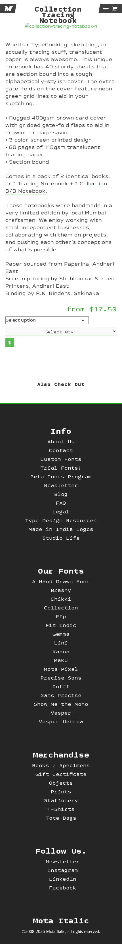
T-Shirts (61, 809)
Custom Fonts (61, 459)
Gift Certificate (61, 774)
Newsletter (61, 485)
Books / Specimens (61, 765)
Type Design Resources (61, 520)
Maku (61, 660)
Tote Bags (61, 818)
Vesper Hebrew (61, 721)
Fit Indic (61, 625)
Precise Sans (61, 677)
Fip (61, 616)
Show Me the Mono (61, 704)
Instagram (62, 870)
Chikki (61, 599)
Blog (61, 494)
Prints (61, 791)
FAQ (61, 503)
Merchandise (61, 754)
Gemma (61, 634)
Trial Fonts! (61, 468)
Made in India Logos (61, 529)
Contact (61, 450)
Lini (61, 642)
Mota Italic (61, 920)
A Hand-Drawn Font (61, 581)
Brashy (61, 590)
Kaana (61, 651)
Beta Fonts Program (61, 476)
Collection (61, 607)
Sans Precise (61, 695)
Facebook (62, 887)
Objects (61, 783)
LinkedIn (62, 879)
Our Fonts (61, 570)
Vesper (61, 712)
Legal (61, 511)
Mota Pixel (61, 669)
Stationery (61, 800)
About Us (61, 441)
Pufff (61, 686)
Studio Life (61, 538)
